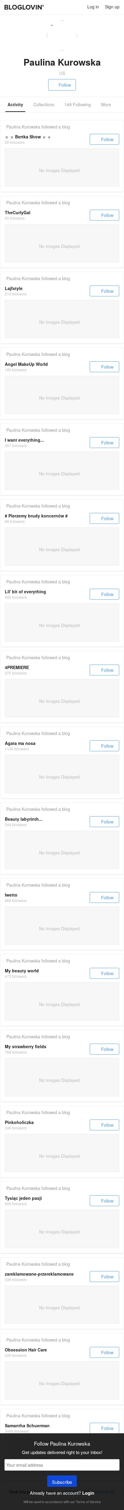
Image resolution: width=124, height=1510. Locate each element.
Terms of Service (88, 1501)
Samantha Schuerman (27, 1425)
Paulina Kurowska (23, 127)
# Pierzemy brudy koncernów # (36, 516)
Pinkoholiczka (19, 1122)
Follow (65, 85)
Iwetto (11, 895)
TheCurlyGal (17, 212)
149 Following (77, 104)
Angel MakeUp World (26, 364)
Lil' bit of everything (25, 591)
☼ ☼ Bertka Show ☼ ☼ (28, 137)
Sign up (112, 7)
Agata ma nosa (20, 743)
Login (88, 1493)
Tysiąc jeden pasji (23, 1198)
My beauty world (22, 971)
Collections (43, 104)
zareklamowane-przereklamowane (39, 1274)
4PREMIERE (17, 667)
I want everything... (24, 440)
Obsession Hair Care (26, 1350)
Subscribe (62, 1482)
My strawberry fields (25, 1046)
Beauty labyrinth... (23, 819)
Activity (15, 104)
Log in (93, 7)
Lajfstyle (14, 288)
